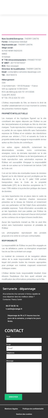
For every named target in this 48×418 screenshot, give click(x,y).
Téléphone (10, 353)
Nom (8, 336)
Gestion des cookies (24, 414)
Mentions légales (11, 409)
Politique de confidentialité (33, 409)
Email (8, 345)
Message (9, 361)
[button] (44, 7)
